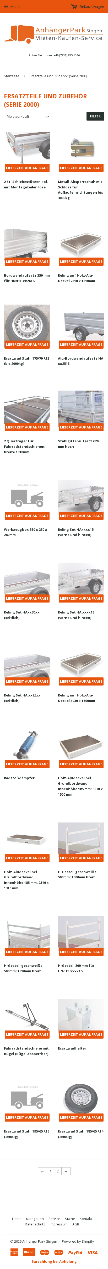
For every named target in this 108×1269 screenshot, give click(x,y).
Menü (15, 6)
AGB (75, 1224)
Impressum (59, 1224)
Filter (95, 116)
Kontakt (86, 1218)
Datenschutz (35, 1224)
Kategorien (35, 1218)
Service (54, 1218)
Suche (70, 1218)
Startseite (11, 76)
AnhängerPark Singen (39, 1241)
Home (16, 1218)
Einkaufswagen (91, 6)
